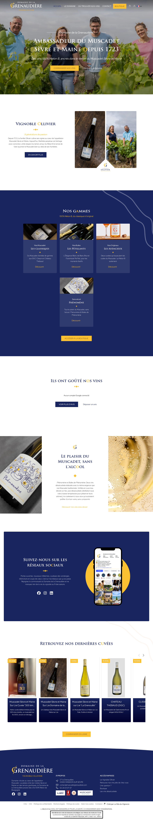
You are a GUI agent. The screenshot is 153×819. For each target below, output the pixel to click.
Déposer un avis (90, 404)
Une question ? (105, 785)
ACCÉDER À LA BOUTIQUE (76, 338)
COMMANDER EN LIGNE (76, 734)
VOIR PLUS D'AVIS (67, 404)
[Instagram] (45, 593)
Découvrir (39, 266)
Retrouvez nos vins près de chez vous (114, 782)
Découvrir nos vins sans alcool (74, 507)
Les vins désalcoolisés (108, 791)
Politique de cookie (73, 804)
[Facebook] (39, 593)
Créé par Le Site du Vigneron (118, 804)
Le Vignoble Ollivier (107, 780)
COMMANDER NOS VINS (64, 68)
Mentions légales (59, 804)
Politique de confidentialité (43, 804)
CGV (30, 804)
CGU (25, 804)
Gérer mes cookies (87, 804)
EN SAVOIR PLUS (35, 155)
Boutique (103, 788)
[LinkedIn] (51, 593)
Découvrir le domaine (93, 68)
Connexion (98, 804)
